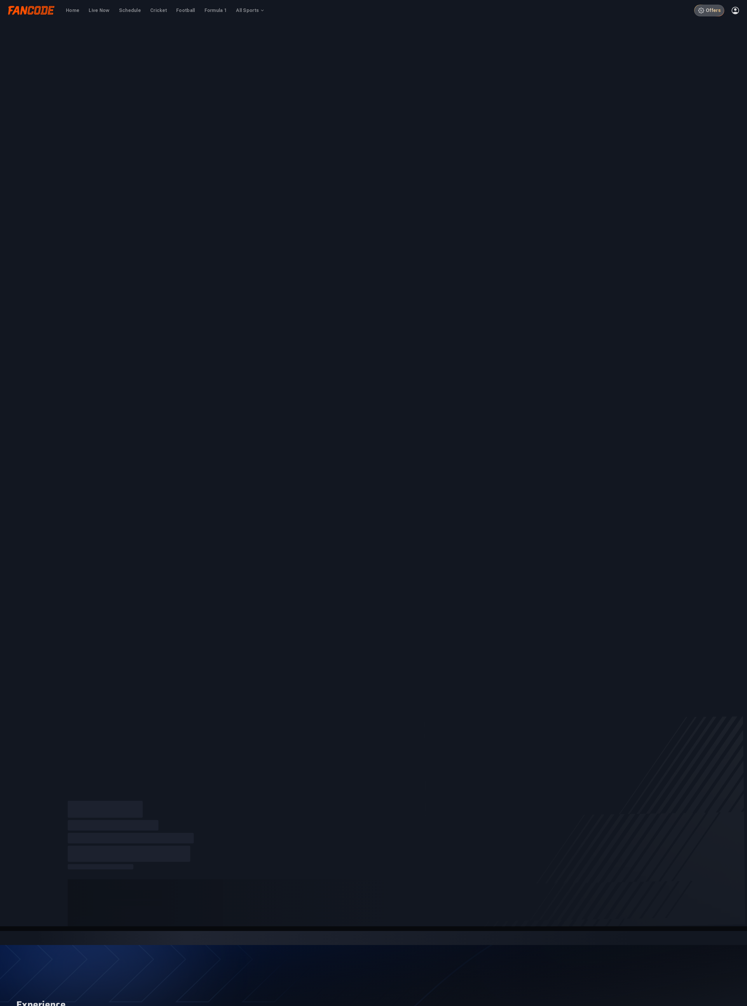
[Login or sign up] (735, 11)
